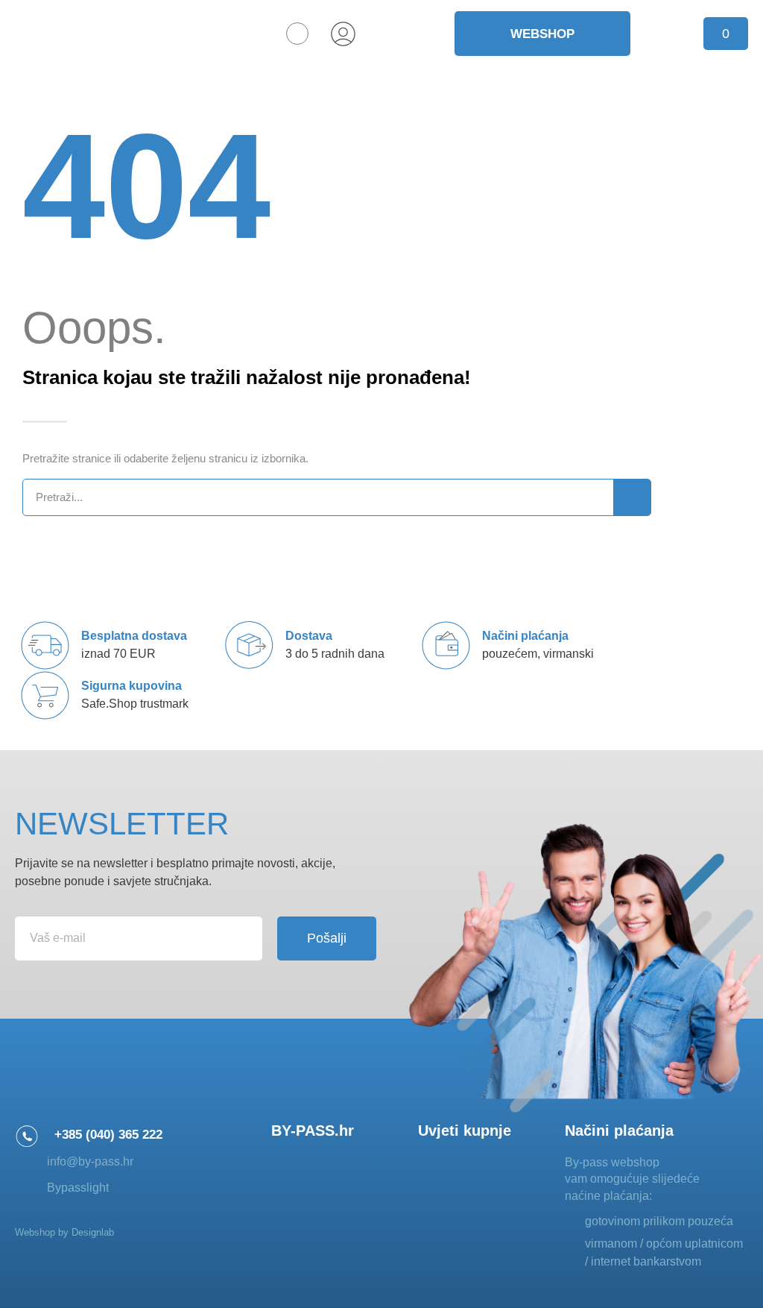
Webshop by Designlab (64, 1232)
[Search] (631, 497)
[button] (297, 33)
